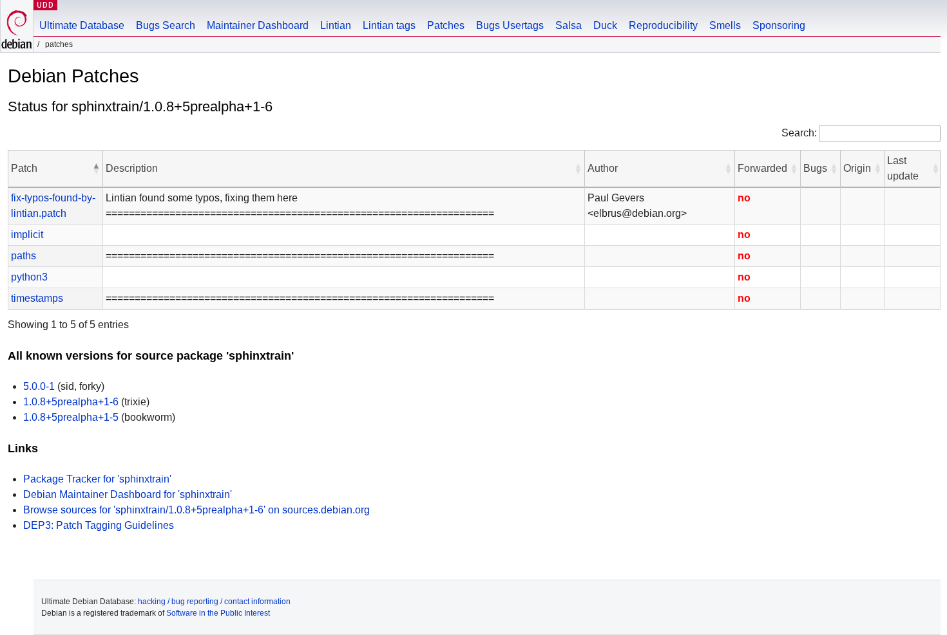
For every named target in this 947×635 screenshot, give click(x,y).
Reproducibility (663, 25)
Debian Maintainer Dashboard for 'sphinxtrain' (127, 494)
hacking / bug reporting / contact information (214, 601)
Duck (605, 25)
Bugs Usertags (510, 25)
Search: (799, 132)
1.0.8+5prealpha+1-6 (71, 401)
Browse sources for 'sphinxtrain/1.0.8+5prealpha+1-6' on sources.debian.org (196, 509)
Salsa (568, 25)
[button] (96, 168)
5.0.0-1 (39, 386)
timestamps (37, 298)
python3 (29, 276)
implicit (27, 234)
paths (23, 255)
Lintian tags (389, 25)
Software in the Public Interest (218, 613)
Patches (445, 25)
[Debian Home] (17, 26)
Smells (725, 25)
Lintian (335, 25)
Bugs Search (165, 25)
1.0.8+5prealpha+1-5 (71, 417)
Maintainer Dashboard (258, 25)
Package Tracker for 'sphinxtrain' (97, 479)
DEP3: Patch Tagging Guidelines (98, 525)
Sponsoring (778, 25)
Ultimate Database (81, 25)
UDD (45, 5)
